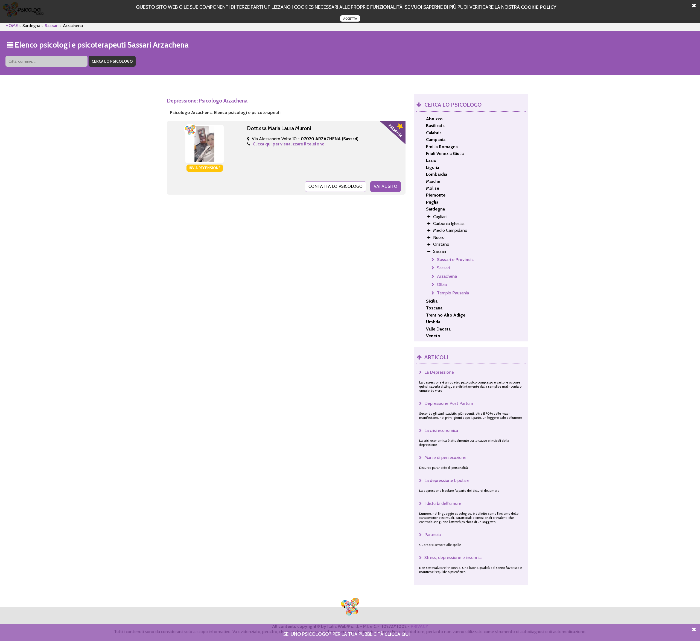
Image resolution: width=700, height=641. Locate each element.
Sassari (52, 25)
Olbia (442, 284)
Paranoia (432, 534)
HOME (11, 25)
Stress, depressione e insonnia (453, 557)
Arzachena (447, 276)
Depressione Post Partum (448, 403)
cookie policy (538, 7)
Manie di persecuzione (445, 457)
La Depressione (439, 372)
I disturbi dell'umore (442, 503)
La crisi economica (441, 430)
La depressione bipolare (446, 480)
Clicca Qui (397, 634)
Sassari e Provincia (455, 259)
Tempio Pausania (453, 292)
